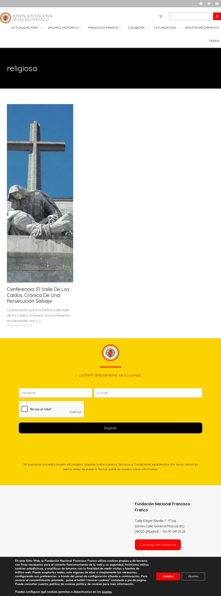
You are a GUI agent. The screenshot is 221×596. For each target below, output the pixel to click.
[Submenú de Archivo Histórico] (81, 27)
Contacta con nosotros (158, 544)
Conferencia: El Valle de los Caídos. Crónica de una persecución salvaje (38, 295)
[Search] (217, 16)
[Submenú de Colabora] (147, 27)
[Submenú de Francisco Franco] (121, 27)
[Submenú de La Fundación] (179, 27)
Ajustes (193, 576)
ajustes (107, 592)
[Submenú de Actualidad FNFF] (41, 27)
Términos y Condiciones (134, 464)
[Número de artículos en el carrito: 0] (160, 16)
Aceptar (168, 576)
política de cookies (89, 584)
